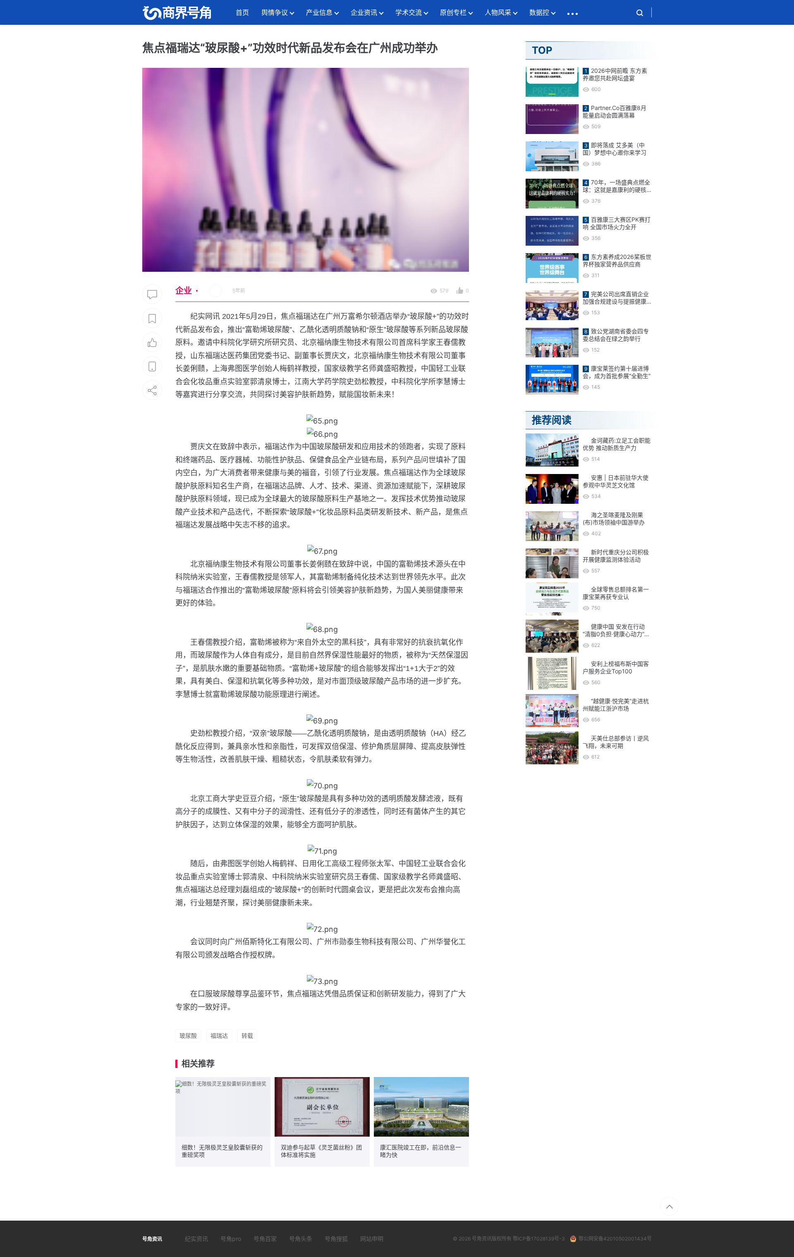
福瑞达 (219, 1035)
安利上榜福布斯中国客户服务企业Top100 (616, 667)
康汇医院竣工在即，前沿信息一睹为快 (420, 1151)
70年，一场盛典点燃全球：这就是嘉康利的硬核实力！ (616, 186)
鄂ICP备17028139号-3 (539, 1238)
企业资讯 (364, 12)
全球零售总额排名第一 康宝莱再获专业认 (616, 593)
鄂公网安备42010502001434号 (615, 1238)
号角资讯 (482, 1238)
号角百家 (265, 1238)
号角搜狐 (336, 1238)
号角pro (230, 1238)
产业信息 (319, 12)
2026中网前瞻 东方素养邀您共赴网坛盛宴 (615, 74)
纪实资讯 (196, 1238)
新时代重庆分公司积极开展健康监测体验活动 (616, 555)
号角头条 (300, 1238)
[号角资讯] (176, 12)
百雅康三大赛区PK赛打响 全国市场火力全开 (617, 223)
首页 (242, 12)
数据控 (539, 12)
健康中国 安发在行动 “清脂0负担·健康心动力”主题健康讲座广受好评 (616, 630)
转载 (247, 1035)
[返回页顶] (669, 1206)
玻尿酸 (188, 1035)
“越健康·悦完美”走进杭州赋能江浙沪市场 (616, 704)
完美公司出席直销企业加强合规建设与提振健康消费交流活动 (616, 297)
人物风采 (498, 12)
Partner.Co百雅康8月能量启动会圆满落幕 (614, 111)
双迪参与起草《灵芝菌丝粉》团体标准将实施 (321, 1151)
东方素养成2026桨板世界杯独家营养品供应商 (617, 260)
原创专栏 (453, 12)
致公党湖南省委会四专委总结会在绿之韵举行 (616, 335)
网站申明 (371, 1238)
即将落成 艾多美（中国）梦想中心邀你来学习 (614, 148)
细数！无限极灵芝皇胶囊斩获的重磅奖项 (222, 1151)
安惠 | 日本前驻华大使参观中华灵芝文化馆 (615, 481)
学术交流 (408, 12)
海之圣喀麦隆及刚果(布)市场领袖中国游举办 (614, 518)
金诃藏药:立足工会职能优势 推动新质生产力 (617, 444)
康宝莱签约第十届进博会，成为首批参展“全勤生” (617, 372)
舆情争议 (274, 12)
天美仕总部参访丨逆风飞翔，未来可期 (616, 742)
